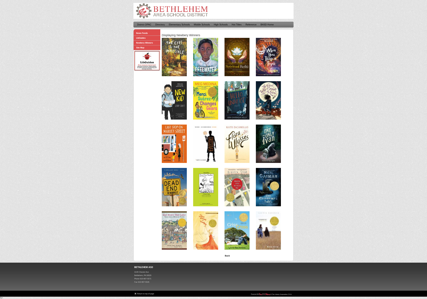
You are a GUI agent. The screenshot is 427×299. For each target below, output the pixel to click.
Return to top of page (145, 294)
